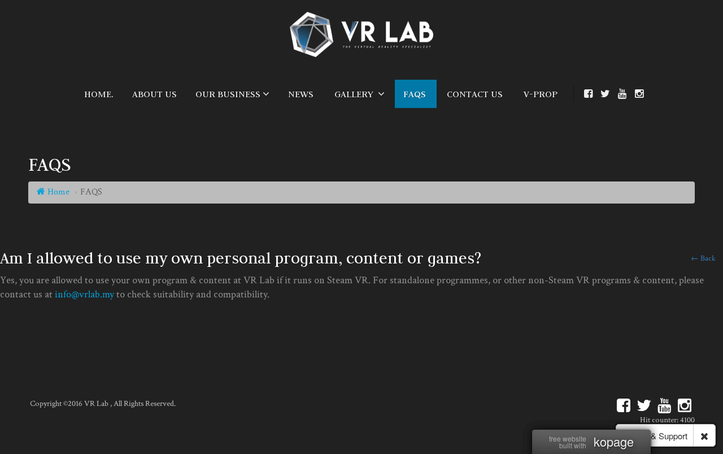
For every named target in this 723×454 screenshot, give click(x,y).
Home (57, 192)
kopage (614, 441)
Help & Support (658, 436)
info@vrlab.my (84, 294)
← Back (703, 258)
